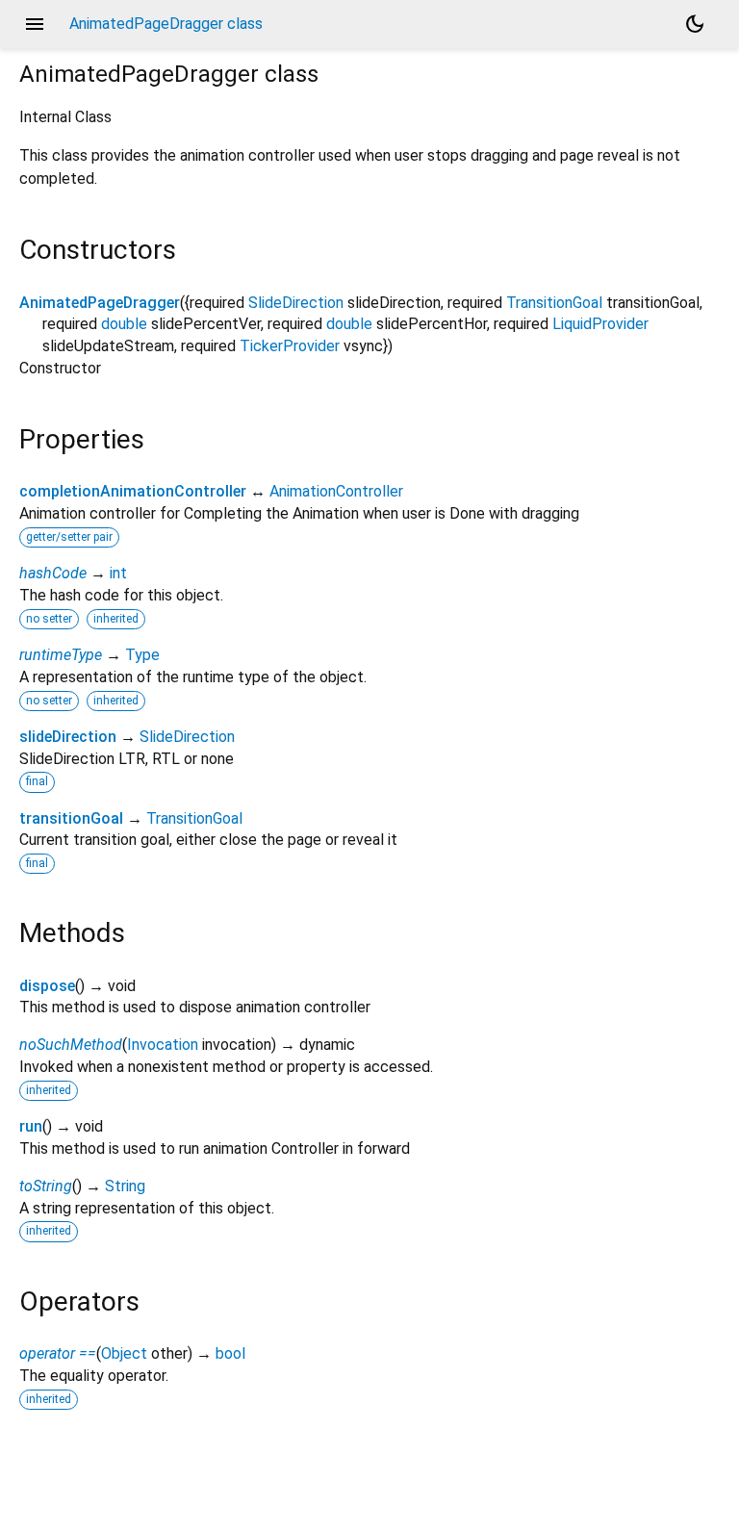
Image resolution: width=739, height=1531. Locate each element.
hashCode (53, 573)
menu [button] (34, 24)
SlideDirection (296, 302)
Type (142, 655)
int (118, 573)
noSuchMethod (70, 1044)
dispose (47, 986)
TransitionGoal (554, 302)
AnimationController (336, 491)
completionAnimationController (132, 491)
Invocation (162, 1044)
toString (45, 1186)
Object (124, 1353)
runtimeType (60, 655)
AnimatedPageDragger (99, 302)
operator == (57, 1353)
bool (230, 1353)
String (125, 1186)
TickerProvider (290, 346)
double (124, 324)
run (30, 1126)
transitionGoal (71, 818)
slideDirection (67, 736)
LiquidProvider (600, 324)
